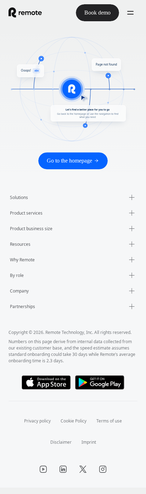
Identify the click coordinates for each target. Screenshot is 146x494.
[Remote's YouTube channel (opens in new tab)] (43, 476)
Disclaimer (61, 448)
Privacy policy (34, 427)
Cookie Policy (73, 427)
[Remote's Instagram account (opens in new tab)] (103, 476)
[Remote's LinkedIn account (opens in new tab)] (63, 476)
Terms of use (112, 427)
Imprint (89, 448)
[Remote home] (25, 12)
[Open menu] (130, 13)
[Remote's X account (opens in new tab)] (83, 476)
